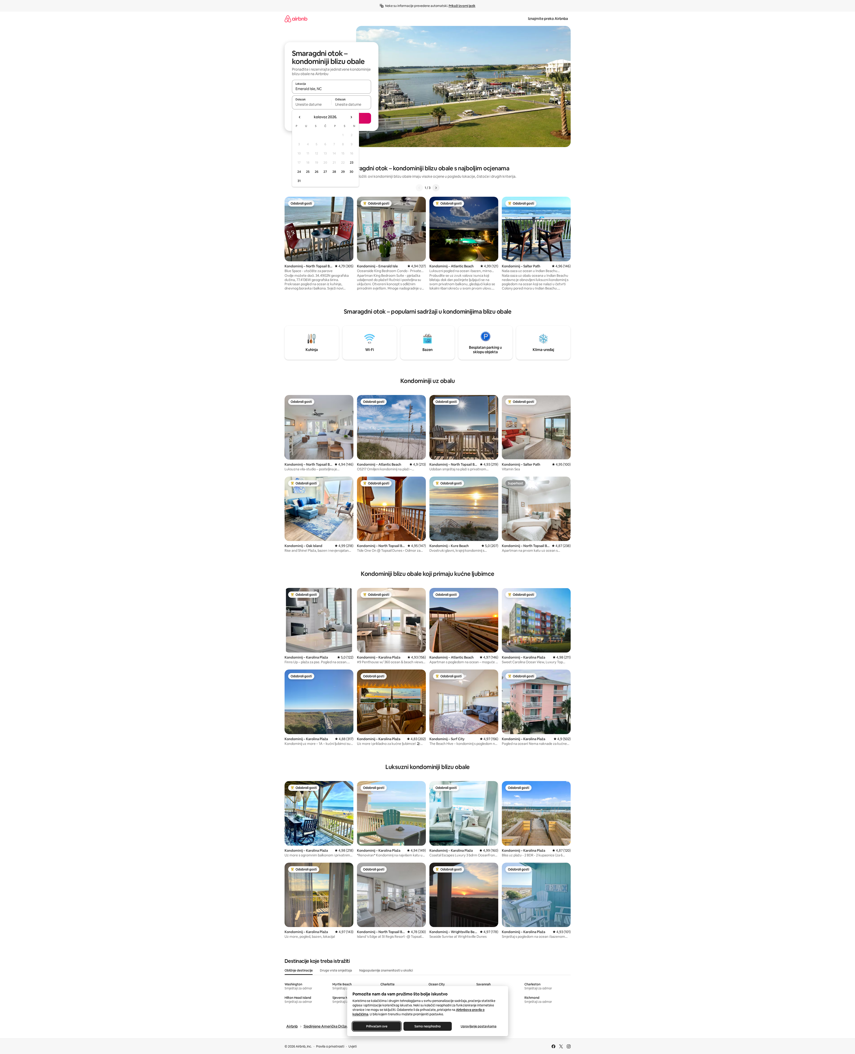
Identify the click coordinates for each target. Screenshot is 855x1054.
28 (334, 172)
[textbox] (312, 104)
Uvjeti (352, 1046)
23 (351, 163)
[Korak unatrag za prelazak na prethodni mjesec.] (299, 117)
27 (325, 172)
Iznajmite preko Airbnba (548, 18)
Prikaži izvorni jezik (462, 6)
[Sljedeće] (435, 187)
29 (343, 172)
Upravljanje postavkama (478, 1026)
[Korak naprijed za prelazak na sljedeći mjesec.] (351, 117)
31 (299, 181)
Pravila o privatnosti (330, 1046)
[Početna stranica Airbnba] (296, 19)
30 (351, 172)
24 (299, 172)
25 (308, 172)
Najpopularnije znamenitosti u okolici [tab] (386, 970)
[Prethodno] (419, 187)
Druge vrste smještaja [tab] (336, 970)
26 (316, 172)
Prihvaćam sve (376, 1026)
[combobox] (331, 88)
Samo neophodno (427, 1026)
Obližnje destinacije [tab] (299, 970)
